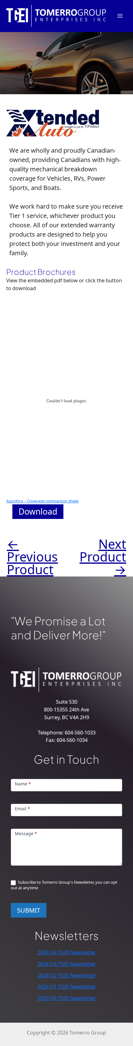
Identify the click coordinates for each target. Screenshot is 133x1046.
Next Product (102, 557)
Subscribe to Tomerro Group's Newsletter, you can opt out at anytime (64, 885)
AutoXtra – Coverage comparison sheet (42, 501)
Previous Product (32, 557)
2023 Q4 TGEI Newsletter (66, 998)
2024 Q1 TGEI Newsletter (66, 986)
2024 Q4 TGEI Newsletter (66, 952)
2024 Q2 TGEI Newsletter (66, 975)
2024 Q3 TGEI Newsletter (66, 963)
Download (38, 511)
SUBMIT (28, 910)
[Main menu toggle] (120, 16)
